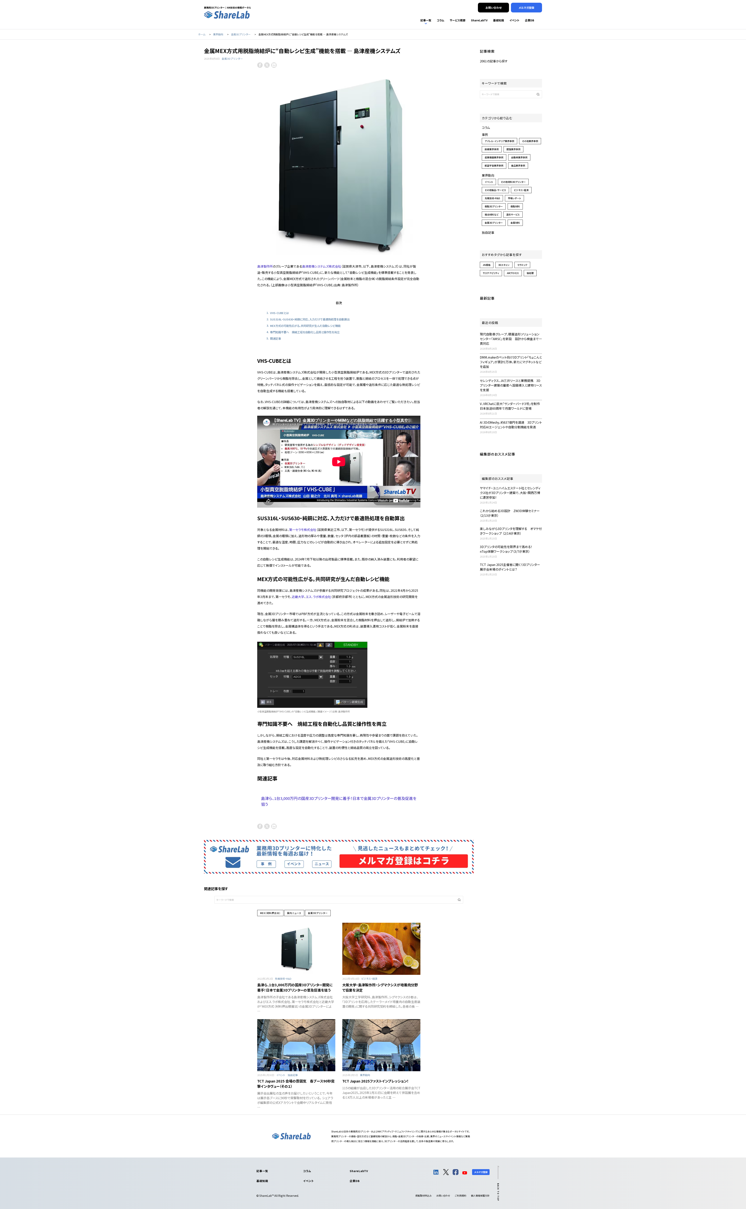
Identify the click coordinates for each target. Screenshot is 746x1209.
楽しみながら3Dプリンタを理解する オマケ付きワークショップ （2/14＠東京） (511, 531)
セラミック (522, 264)
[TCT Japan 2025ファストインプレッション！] (381, 1045)
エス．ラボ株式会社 (318, 596)
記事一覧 (262, 1171)
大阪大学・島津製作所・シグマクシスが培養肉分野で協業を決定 (380, 987)
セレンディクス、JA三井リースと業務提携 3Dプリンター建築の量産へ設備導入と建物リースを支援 (511, 385)
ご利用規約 (460, 1195)
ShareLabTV (359, 1171)
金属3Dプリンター (232, 58)
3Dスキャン (504, 264)
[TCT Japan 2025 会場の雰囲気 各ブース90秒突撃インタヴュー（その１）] (296, 1045)
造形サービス (513, 214)
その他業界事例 (530, 141)
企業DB (355, 1181)
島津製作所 (265, 266)
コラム (486, 127)
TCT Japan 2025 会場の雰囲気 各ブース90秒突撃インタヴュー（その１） (296, 1083)
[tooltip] (260, 65)
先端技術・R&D (283, 978)
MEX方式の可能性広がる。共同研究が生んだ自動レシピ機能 (305, 326)
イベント (280, 1075)
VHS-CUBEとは (279, 313)
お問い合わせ (443, 1195)
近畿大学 (298, 596)
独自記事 (293, 1075)
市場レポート (514, 198)
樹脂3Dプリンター (494, 206)
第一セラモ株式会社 (302, 529)
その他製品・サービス (495, 190)
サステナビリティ (491, 273)
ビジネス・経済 (369, 978)
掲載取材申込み (423, 1195)
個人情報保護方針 (480, 1195)
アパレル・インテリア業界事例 (499, 141)
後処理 (530, 273)
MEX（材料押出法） (270, 913)
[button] (459, 900)
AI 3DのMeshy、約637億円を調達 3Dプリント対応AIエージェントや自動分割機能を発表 (511, 424)
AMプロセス (513, 273)
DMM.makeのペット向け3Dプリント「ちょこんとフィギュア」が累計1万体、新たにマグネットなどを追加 (511, 362)
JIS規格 (487, 264)
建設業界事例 (513, 149)
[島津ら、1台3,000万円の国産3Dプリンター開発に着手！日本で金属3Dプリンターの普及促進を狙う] (296, 949)
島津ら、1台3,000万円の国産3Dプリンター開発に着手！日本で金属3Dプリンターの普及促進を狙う (295, 987)
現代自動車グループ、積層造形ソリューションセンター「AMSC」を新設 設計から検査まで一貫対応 (511, 339)
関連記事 (275, 338)
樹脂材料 (515, 206)
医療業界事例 (492, 149)
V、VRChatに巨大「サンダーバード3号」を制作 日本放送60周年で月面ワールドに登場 (511, 406)
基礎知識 (262, 1181)
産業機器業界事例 (494, 157)
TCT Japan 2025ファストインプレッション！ (375, 1080)
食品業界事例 (518, 165)
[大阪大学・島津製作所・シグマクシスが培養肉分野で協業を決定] (381, 949)
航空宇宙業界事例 (494, 165)
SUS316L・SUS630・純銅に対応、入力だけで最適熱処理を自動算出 (310, 319)
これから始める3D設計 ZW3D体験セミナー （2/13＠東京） (510, 513)
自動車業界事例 (519, 157)
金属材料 (515, 222)
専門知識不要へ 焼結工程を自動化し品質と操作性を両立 (305, 332)
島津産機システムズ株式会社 (321, 266)
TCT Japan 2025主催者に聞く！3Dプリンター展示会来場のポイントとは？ (510, 567)
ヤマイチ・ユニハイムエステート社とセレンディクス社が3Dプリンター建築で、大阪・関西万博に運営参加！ (510, 493)
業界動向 (365, 1075)
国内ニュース (294, 913)
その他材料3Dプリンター (513, 181)
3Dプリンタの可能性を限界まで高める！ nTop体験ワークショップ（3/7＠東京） (507, 549)
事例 (485, 134)
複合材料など (491, 214)
